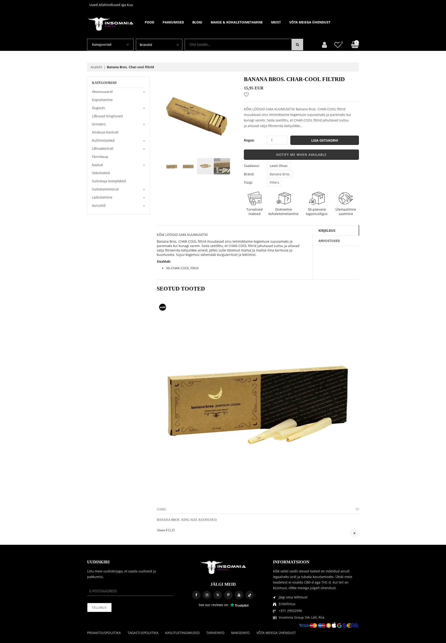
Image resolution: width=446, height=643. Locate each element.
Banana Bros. (280, 174)
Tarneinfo (215, 632)
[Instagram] (207, 595)
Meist (276, 22)
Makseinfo (240, 632)
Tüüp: (248, 182)
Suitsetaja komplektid (109, 181)
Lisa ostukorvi (324, 140)
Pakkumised (173, 22)
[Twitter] (217, 595)
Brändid (146, 44)
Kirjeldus (326, 230)
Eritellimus (287, 604)
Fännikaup (100, 156)
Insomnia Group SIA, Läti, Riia (301, 617)
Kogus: (249, 140)
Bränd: (249, 174)
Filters (274, 182)
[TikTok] (250, 595)
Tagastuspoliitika (143, 632)
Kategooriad (102, 44)
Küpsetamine (102, 100)
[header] (337, 44)
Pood (149, 22)
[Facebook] (196, 595)
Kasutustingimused (182, 632)
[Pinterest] (228, 595)
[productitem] (354, 533)
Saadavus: (252, 165)
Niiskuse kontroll (105, 132)
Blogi (197, 22)
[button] (301, 155)
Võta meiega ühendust (309, 22)
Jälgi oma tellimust (293, 597)
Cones (161, 509)
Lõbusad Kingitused (107, 116)
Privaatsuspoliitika (104, 632)
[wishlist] (357, 509)
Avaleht (96, 67)
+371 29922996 (290, 610)
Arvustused (329, 240)
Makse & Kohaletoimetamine (237, 22)
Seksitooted (101, 173)
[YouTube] (239, 595)
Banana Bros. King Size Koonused (186, 520)
